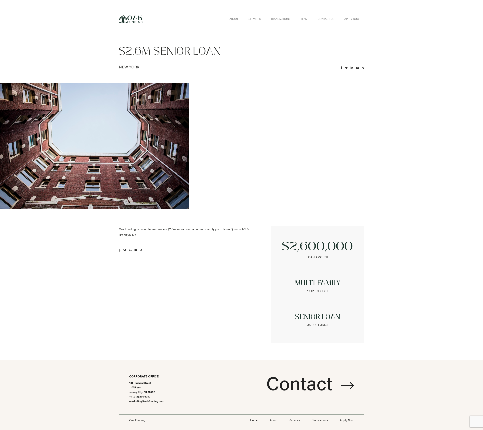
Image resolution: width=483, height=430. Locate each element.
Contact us (326, 19)
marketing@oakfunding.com (146, 401)
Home (254, 420)
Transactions (280, 19)
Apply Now (351, 19)
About (233, 19)
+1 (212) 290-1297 (139, 396)
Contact (301, 382)
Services (254, 19)
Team (304, 19)
